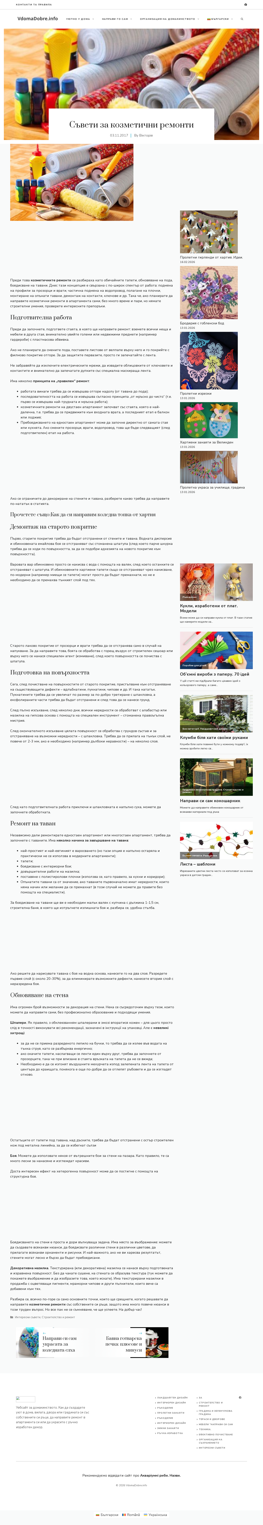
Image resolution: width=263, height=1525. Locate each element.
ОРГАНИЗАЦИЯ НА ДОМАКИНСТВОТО (167, 19)
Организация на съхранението (210, 1441)
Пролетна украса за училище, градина (212, 487)
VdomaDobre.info (136, 1485)
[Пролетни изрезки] (209, 361)
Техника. (205, 1429)
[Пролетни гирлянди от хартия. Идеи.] (209, 232)
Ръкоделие (165, 1408)
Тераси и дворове (212, 1419)
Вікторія (146, 135)
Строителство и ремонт (58, 1317)
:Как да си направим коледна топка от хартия (102, 515)
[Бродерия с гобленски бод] (209, 293)
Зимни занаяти (168, 1428)
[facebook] (246, 4)
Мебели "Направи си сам (216, 1424)
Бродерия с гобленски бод (202, 323)
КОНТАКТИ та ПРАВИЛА (34, 4)
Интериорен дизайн (171, 1402)
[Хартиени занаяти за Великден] (209, 421)
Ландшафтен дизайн (172, 1397)
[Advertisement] (92, 249)
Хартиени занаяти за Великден (206, 442)
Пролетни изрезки (196, 393)
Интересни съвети (27, 1317)
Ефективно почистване (216, 1434)
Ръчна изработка (170, 1433)
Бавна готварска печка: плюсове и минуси (124, 1344)
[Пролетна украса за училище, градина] (209, 468)
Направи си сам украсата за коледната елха (60, 1344)
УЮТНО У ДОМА (78, 19)
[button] (242, 19)
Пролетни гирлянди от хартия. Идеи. (211, 257)
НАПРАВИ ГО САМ (115, 19)
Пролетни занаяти (170, 1413)
